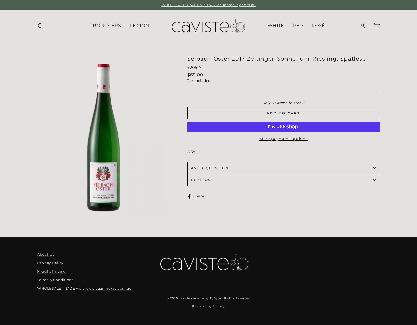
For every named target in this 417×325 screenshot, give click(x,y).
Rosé (318, 25)
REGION (139, 25)
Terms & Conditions (55, 280)
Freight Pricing (51, 271)
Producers (105, 25)
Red (298, 25)
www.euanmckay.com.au (108, 288)
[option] (208, 4)
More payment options (283, 139)
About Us (45, 254)
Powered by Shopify (208, 306)
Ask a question (210, 168)
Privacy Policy (50, 263)
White (276, 25)
